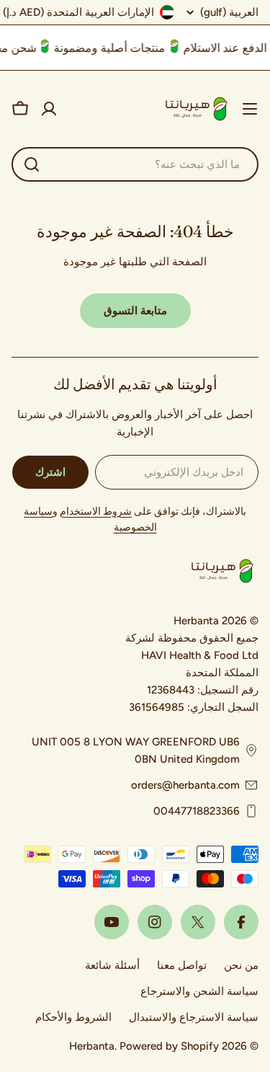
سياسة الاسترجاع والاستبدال (193, 1017)
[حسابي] (49, 109)
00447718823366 (196, 811)
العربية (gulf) (229, 12)
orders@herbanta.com (185, 785)
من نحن (241, 965)
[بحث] (31, 164)
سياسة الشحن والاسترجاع (199, 991)
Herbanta (91, 1046)
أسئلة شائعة (112, 965)
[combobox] (135, 164)
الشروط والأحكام (73, 1017)
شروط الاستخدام (96, 511)
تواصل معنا (182, 965)
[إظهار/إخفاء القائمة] (249, 109)
